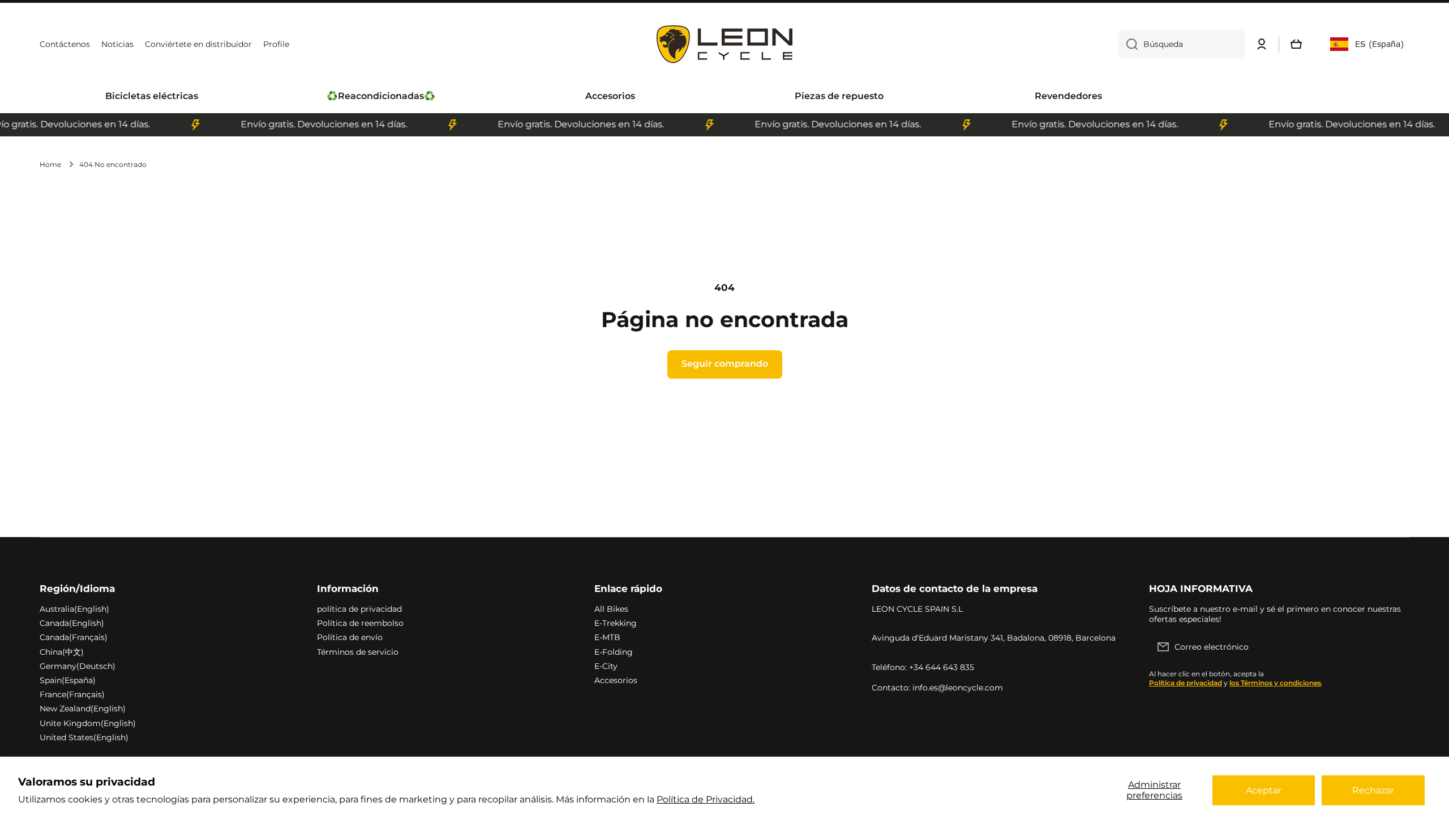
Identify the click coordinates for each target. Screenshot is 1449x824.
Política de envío (350, 637)
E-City (606, 666)
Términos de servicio (357, 652)
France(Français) (72, 694)
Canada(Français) (74, 637)
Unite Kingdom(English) (88, 723)
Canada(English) (72, 623)
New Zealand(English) (83, 708)
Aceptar (1263, 790)
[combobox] (1181, 44)
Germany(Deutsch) (77, 666)
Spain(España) (68, 680)
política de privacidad (359, 609)
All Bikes (611, 609)
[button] (1296, 44)
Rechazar (1373, 790)
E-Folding (613, 652)
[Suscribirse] (1395, 647)
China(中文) (62, 652)
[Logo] (724, 44)
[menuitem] (151, 96)
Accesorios (615, 680)
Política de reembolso (360, 623)
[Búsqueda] (1128, 44)
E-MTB (607, 637)
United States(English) (84, 737)
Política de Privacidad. (705, 799)
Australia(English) (74, 609)
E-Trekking (615, 623)
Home (50, 164)
